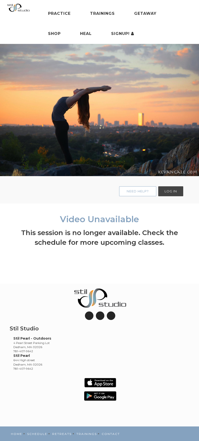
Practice (59, 13)
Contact (111, 434)
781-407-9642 (23, 351)
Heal (86, 33)
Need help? (138, 191)
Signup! (121, 33)
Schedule (37, 434)
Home (16, 434)
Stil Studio (24, 328)
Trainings (102, 13)
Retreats (62, 434)
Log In (171, 191)
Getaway (145, 13)
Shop (54, 33)
